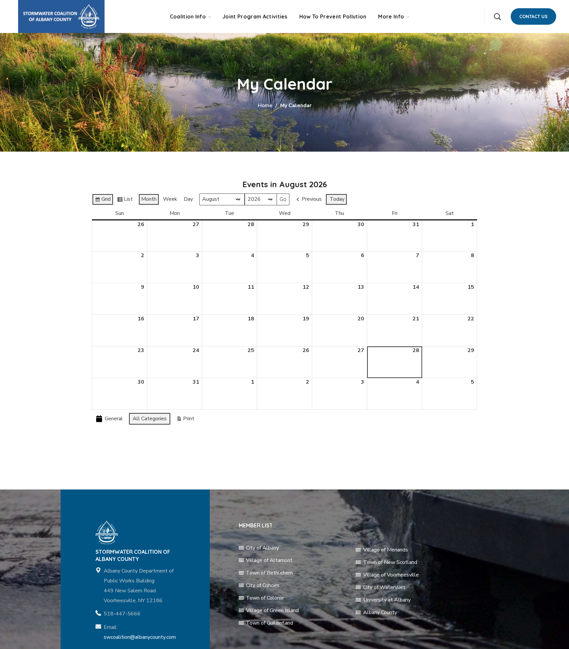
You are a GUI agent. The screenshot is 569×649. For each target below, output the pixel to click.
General (114, 418)
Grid (103, 200)
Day (188, 199)
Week (170, 199)
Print (185, 420)
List (125, 200)
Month (148, 199)
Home (265, 105)
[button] (497, 16)
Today (337, 199)
